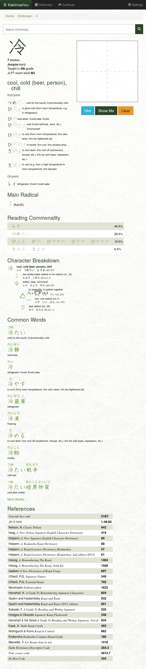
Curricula (68, 4)
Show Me (106, 110)
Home (10, 16)
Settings (137, 4)
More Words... (16, 499)
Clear (125, 110)
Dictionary (45, 4)
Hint (87, 110)
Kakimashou (18, 4)
